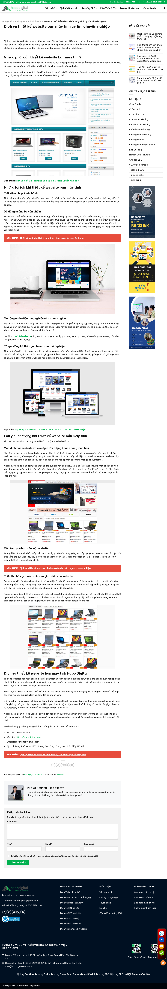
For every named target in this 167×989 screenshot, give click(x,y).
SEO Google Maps (138, 165)
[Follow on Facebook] (4, 912)
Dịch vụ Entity (42, 974)
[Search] (164, 8)
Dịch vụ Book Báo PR (84, 974)
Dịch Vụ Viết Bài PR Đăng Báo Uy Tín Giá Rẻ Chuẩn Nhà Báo (47, 180)
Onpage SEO (135, 159)
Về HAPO (50, 8)
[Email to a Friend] (63, 765)
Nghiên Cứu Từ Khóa (139, 155)
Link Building (135, 149)
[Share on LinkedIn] (72, 765)
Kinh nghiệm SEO (137, 139)
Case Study (149, 8)
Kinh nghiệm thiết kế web (28, 21)
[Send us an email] (14, 912)
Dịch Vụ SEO (88, 8)
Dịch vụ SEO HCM (141, 974)
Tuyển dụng (135, 180)
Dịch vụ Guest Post (61, 974)
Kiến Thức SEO (108, 8)
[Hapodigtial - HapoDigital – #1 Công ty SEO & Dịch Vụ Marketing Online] (15, 8)
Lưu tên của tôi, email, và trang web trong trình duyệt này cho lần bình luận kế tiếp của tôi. (54, 856)
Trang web (89, 844)
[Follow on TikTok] (9, 912)
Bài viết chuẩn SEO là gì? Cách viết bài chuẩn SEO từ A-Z (149, 80)
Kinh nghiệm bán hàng (140, 134)
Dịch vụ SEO (102, 974)
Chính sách (134, 109)
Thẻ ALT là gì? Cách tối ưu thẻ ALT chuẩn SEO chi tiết (150, 69)
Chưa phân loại (136, 114)
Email (48, 844)
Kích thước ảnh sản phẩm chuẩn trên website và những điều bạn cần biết (149, 47)
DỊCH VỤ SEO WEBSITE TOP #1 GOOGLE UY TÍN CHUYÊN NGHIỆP (50, 429)
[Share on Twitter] (58, 765)
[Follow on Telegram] (23, 912)
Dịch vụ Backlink (25, 974)
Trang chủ (7, 21)
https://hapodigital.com (28, 737)
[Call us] (18, 912)
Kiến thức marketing (139, 129)
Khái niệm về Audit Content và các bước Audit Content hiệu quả (149, 58)
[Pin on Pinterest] (67, 765)
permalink (60, 774)
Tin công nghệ (136, 175)
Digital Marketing (129, 8)
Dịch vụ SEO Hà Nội (120, 974)
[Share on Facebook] (53, 765)
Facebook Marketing (139, 124)
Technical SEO (136, 170)
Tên (9, 844)
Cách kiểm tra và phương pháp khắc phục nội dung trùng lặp (149, 36)
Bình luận (12, 821)
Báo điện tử (135, 99)
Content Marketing (138, 119)
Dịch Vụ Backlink (69, 8)
